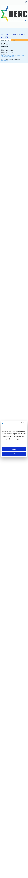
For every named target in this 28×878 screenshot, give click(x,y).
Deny (14, 453)
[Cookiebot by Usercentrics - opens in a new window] (20, 423)
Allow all (14, 449)
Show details (21, 445)
